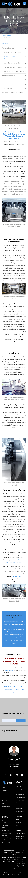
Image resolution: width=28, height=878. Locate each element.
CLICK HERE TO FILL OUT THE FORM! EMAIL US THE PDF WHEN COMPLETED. (14, 661)
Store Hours (14, 854)
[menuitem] (14, 60)
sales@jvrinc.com (14, 678)
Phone (22, 852)
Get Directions (17, 852)
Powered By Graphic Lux (19, 874)
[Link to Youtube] (22, 774)
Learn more (4, 738)
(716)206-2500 (9, 670)
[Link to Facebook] (5, 774)
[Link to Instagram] (16, 774)
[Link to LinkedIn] (11, 774)
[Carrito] (3, 4)
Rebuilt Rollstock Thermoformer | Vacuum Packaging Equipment (14, 689)
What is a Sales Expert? (14, 764)
